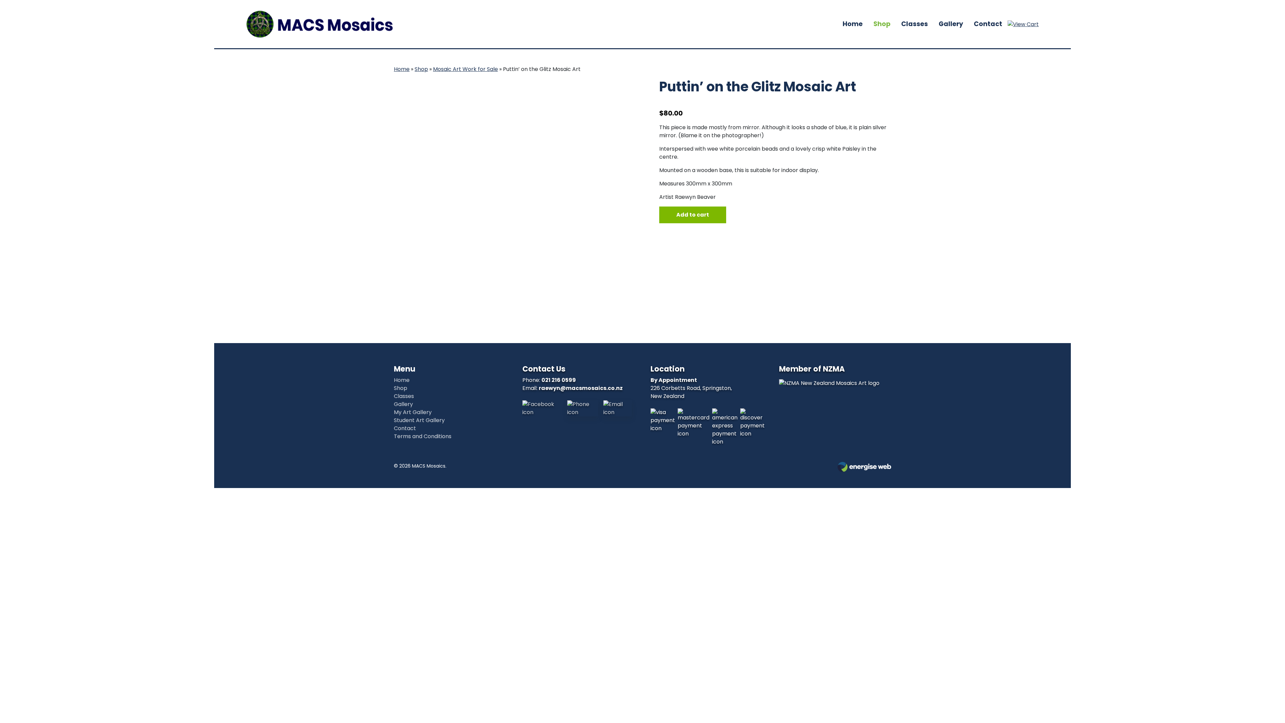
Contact (988, 23)
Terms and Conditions (422, 436)
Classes (914, 23)
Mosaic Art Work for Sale (465, 69)
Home (853, 23)
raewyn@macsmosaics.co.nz (581, 388)
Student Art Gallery (419, 420)
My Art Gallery (413, 412)
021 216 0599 (558, 380)
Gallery (951, 23)
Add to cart (692, 215)
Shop (881, 23)
